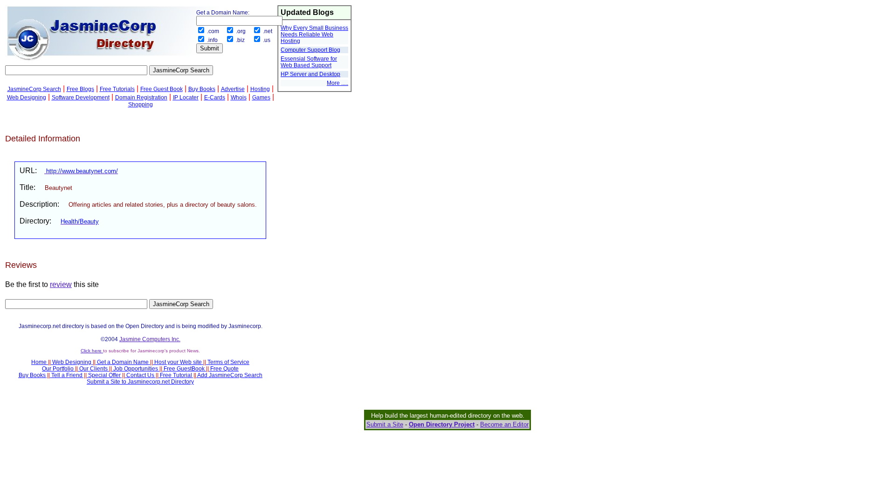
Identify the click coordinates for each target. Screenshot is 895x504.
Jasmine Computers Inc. (149, 339)
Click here (92, 350)
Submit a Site (384, 424)
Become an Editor (504, 424)
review (61, 284)
